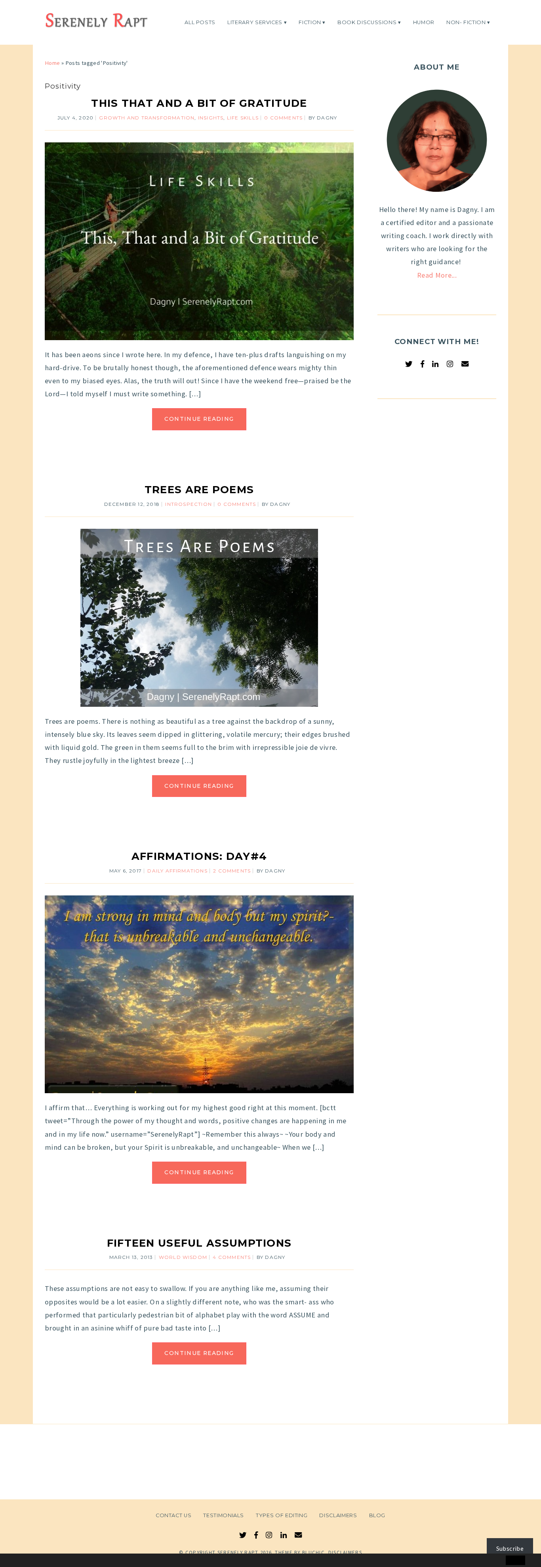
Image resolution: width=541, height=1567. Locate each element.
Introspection (188, 504)
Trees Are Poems (199, 489)
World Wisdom (183, 1257)
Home (52, 62)
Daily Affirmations (177, 871)
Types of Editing (281, 1515)
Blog (377, 1515)
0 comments (283, 118)
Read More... (437, 275)
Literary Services (254, 22)
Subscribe (510, 1548)
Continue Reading (199, 419)
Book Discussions (366, 22)
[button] (22, 1560)
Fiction (310, 22)
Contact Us (173, 1515)
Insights (211, 118)
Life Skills (243, 118)
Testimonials (223, 1515)
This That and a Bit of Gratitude (199, 103)
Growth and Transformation (146, 118)
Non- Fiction (466, 22)
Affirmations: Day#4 (199, 856)
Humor (423, 22)
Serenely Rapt (238, 1552)
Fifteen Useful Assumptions (199, 1243)
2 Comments (232, 871)
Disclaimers (338, 1515)
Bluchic (313, 1552)
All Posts (200, 22)
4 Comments (232, 1257)
